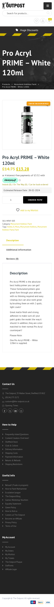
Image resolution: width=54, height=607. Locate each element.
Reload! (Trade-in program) (16, 485)
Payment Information (14, 457)
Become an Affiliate (13, 518)
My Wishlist (10, 554)
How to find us (11, 511)
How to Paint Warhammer (16, 489)
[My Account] (42, 21)
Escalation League (13, 492)
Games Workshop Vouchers (16, 500)
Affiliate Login (11, 569)
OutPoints (9, 565)
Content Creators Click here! (17, 438)
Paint (17, 230)
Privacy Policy (11, 522)
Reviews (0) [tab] (12, 258)
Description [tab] (12, 240)
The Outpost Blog (12, 496)
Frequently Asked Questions (17, 434)
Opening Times (11, 405)
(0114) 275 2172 (12, 397)
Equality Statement (13, 503)
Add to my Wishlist (29, 210)
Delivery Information (13, 449)
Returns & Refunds (13, 460)
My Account (10, 547)
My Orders (9, 551)
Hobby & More (13, 227)
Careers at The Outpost (15, 515)
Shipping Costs (11, 453)
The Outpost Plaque (13, 562)
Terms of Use (10, 526)
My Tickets (9, 558)
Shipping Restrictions (13, 464)
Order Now (35, 200)
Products (6, 84)
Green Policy (10, 507)
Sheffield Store (11, 442)
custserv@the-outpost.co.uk (17, 401)
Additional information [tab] (18, 249)
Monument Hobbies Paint (25, 84)
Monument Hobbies (28, 227)
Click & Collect (11, 445)
